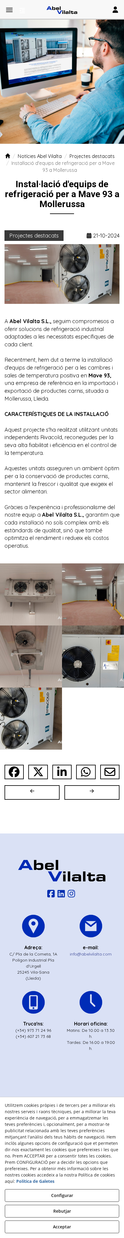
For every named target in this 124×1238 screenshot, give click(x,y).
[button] (62, 10)
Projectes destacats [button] (34, 235)
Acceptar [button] (62, 1227)
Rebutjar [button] (62, 1211)
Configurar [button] (62, 1195)
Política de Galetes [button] (35, 1181)
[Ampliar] (31, 594)
